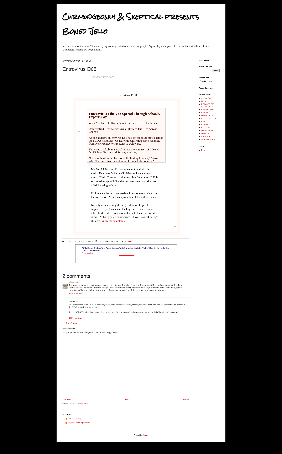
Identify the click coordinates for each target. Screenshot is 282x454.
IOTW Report (206, 124)
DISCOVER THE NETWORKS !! (207, 105)
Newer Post (67, 400)
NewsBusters (206, 136)
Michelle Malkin (207, 130)
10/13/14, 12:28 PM (76, 294)
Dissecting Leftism (207, 109)
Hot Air (204, 121)
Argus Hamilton (87, 253)
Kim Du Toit (205, 127)
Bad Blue (204, 101)
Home (127, 400)
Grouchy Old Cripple (208, 118)
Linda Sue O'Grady (74, 419)
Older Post (185, 400)
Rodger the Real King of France (80, 241)
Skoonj (71, 282)
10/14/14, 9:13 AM (75, 318)
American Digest (207, 98)
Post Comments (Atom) (80, 404)
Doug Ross (205, 112)
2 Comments (130, 241)
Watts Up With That (208, 139)
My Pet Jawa (205, 133)
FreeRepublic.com (207, 115)
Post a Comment (72, 323)
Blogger (145, 435)
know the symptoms (113, 220)
